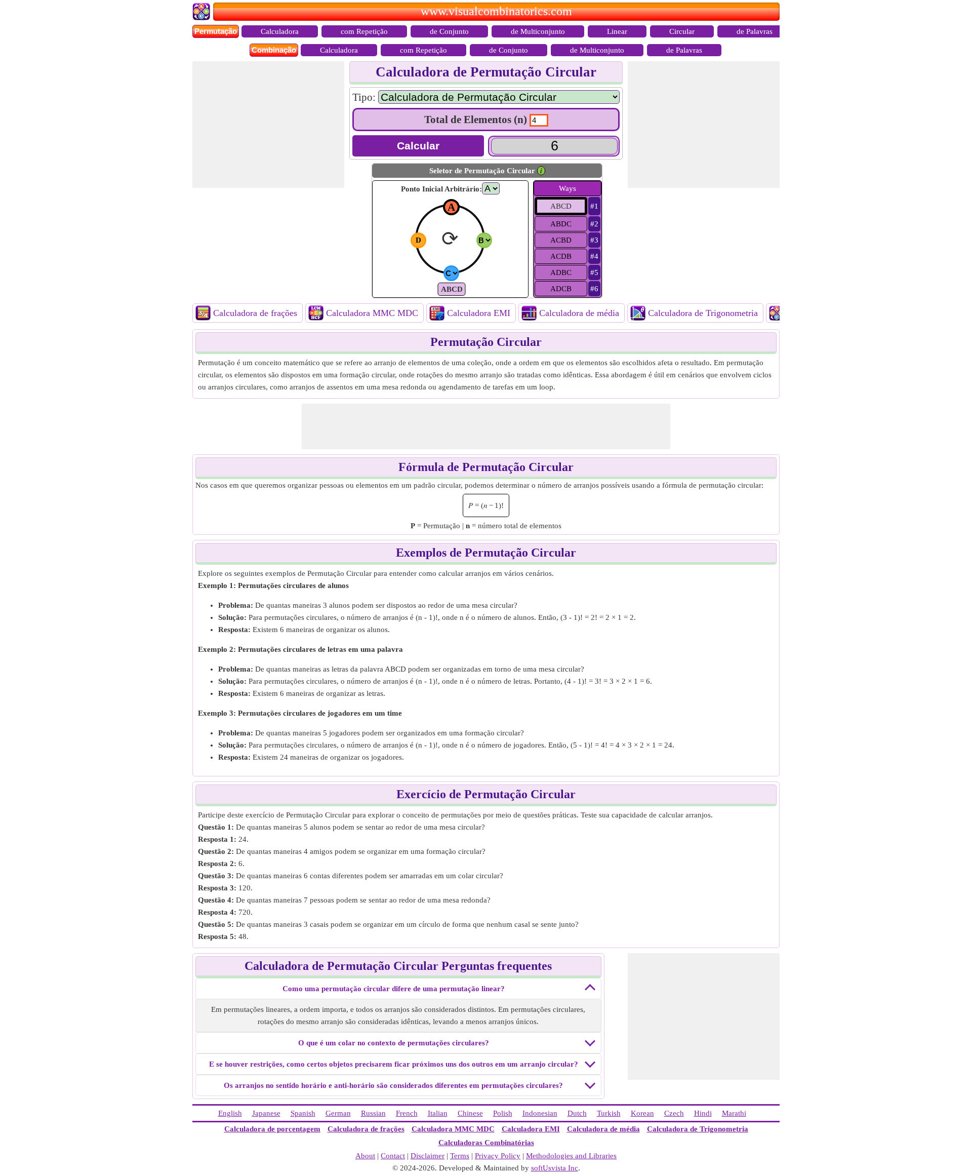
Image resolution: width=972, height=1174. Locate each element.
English (230, 1113)
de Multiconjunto (538, 31)
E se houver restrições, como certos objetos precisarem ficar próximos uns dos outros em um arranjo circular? (393, 1064)
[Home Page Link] (202, 18)
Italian (438, 1113)
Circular (682, 31)
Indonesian (539, 1113)
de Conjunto (449, 31)
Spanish (303, 1113)
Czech (674, 1113)
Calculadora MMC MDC (372, 313)
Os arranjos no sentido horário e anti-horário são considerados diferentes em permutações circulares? (393, 1085)
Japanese (266, 1113)
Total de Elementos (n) (475, 119)
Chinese (470, 1113)
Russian (373, 1113)
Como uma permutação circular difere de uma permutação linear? (393, 989)
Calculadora (280, 31)
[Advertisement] (268, 124)
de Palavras (755, 31)
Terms (459, 1156)
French (407, 1113)
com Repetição (364, 31)
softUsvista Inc (554, 1168)
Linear (617, 31)
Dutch (577, 1113)
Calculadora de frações (255, 313)
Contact (393, 1156)
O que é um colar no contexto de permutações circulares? (393, 1043)
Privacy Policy (497, 1156)
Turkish (609, 1113)
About (365, 1156)
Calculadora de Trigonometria (703, 313)
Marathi (734, 1113)
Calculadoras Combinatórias (486, 1143)
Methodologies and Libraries (571, 1156)
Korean (642, 1113)
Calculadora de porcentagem (272, 1129)
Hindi (703, 1113)
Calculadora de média (579, 313)
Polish (502, 1113)
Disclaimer (427, 1156)
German (338, 1113)
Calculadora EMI (478, 313)
